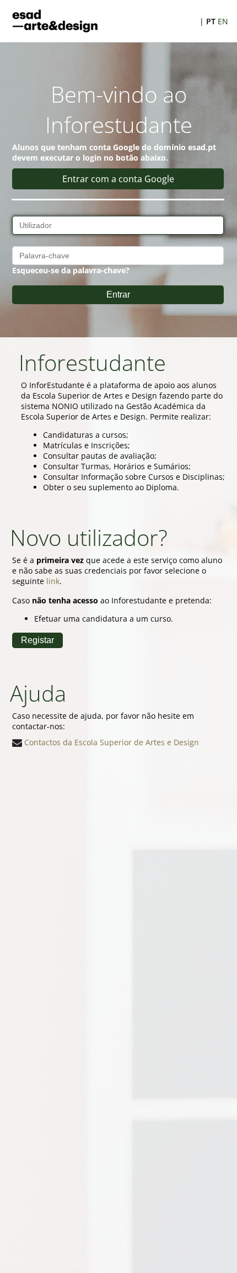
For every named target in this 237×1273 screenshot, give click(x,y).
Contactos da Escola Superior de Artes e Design (110, 742)
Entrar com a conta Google (118, 179)
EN (223, 21)
